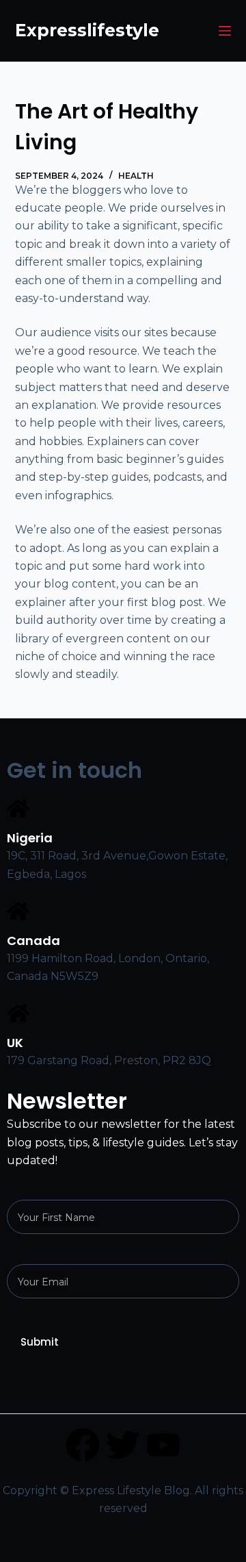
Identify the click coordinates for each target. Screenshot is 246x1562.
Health (136, 176)
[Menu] (225, 31)
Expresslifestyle (87, 30)
